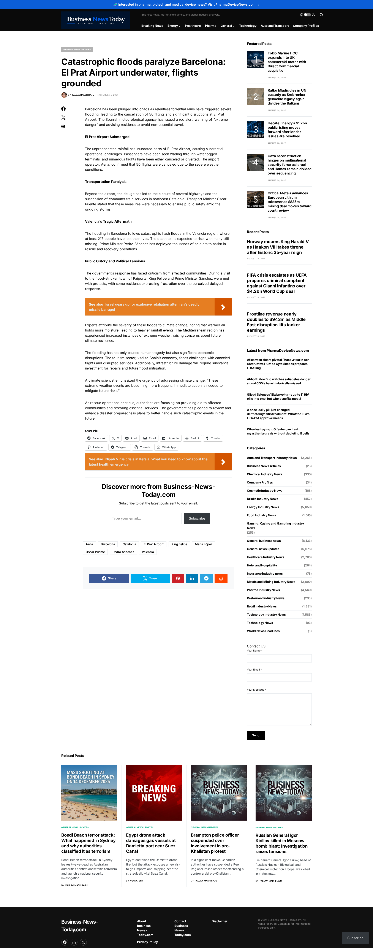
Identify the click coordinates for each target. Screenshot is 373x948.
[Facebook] (64, 942)
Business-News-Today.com (79, 926)
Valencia (148, 552)
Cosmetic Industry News (264, 490)
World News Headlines (263, 631)
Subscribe (197, 518)
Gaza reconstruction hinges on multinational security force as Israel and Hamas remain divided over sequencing (289, 164)
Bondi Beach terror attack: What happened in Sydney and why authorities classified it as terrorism (88, 843)
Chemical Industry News (264, 474)
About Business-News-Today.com (145, 928)
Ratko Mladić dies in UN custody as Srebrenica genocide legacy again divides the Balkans (287, 96)
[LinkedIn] (74, 942)
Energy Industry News (263, 507)
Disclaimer (220, 921)
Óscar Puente (95, 552)
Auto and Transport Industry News (272, 458)
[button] (307, 14)
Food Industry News (261, 515)
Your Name (254, 650)
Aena (89, 544)
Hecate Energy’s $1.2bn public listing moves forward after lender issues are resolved (287, 129)
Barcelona (108, 544)
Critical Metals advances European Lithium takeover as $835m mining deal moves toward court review (289, 201)
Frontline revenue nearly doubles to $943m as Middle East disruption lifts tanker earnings (276, 322)
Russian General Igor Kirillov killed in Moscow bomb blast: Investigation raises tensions (282, 843)
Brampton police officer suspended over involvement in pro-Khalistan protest (215, 843)
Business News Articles (264, 466)
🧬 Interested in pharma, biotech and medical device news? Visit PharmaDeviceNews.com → (186, 4)
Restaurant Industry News (265, 598)
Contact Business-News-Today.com (182, 928)
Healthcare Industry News (265, 557)
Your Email (254, 669)
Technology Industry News (266, 614)
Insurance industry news (265, 573)
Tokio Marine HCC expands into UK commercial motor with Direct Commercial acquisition (287, 62)
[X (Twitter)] (83, 942)
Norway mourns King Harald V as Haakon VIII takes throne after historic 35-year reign (278, 247)
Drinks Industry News (262, 499)
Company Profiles (260, 482)
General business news (264, 540)
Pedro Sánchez (123, 552)
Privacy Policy (147, 942)
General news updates (77, 49)
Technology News (260, 623)
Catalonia (129, 544)
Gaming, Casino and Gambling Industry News (275, 526)
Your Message (256, 689)
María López (203, 544)
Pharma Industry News (263, 590)
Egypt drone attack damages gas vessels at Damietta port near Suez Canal (151, 843)
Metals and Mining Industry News (271, 581)
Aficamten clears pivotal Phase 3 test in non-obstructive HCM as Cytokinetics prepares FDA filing (279, 364)
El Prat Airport (154, 544)
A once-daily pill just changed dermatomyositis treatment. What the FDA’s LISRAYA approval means (278, 414)
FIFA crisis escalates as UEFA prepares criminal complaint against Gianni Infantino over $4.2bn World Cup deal (277, 283)
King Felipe (179, 544)
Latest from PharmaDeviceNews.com (278, 350)
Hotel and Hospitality (262, 565)
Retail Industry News (262, 606)
